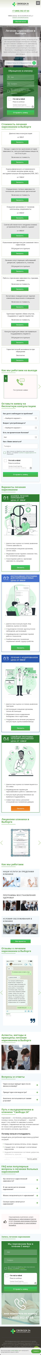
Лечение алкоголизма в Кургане (25, 1221)
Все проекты (20, 941)
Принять (36, 1351)
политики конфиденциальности (19, 92)
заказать (19, 142)
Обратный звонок (20, 21)
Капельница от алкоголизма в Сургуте (22, 1219)
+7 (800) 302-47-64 (20, 10)
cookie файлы (15, 1350)
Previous (1, 842)
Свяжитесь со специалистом (18, 63)
